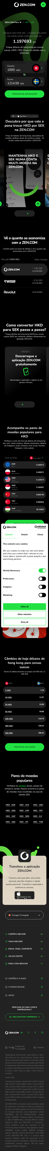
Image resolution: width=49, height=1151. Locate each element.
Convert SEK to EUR (23, 1092)
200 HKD (9, 726)
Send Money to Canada (26, 1063)
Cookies (40, 1047)
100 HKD (9, 719)
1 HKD (8, 690)
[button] (21, 213)
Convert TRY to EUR (12, 1097)
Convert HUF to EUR (18, 1095)
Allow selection (24, 614)
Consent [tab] (9, 534)
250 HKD (9, 733)
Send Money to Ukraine (29, 1057)
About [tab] (40, 534)
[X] (28, 1032)
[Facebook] (35, 1032)
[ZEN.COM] (12, 1032)
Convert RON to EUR (28, 1097)
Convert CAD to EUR (35, 1087)
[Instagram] (42, 1032)
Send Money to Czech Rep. (29, 1060)
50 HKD (8, 711)
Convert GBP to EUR (23, 1084)
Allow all (24, 606)
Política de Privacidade (20, 1047)
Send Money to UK (12, 1057)
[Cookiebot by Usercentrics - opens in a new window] (35, 527)
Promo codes (10, 1077)
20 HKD (8, 704)
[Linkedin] (21, 1032)
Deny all (24, 622)
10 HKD (8, 697)
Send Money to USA (35, 1055)
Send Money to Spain (22, 1071)
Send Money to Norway (25, 1065)
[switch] (42, 578)
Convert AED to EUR (17, 1087)
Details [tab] (24, 534)
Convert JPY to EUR (29, 1089)
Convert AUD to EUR (13, 1089)
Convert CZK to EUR (35, 1095)
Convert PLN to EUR (29, 1081)
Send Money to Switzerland (24, 1068)
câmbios (22, 785)
